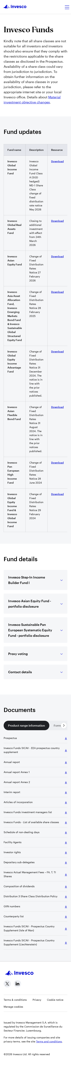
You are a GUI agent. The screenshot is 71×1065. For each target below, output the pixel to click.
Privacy (37, 999)
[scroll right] (64, 725)
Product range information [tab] (26, 725)
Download (57, 161)
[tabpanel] (35, 843)
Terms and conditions (49, 1041)
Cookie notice (55, 999)
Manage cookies (13, 1006)
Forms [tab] (58, 725)
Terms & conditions (15, 999)
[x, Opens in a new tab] (7, 983)
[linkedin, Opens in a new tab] (17, 983)
